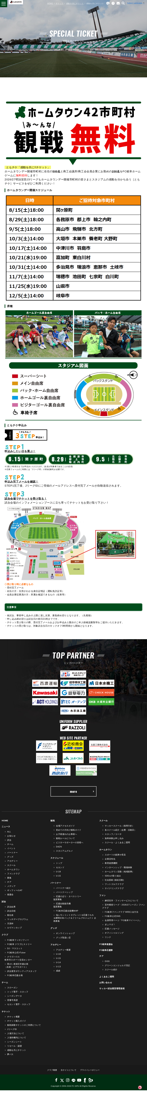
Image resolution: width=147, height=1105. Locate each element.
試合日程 (11, 911)
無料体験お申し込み (114, 838)
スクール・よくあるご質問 (117, 842)
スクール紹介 (111, 969)
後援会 (10, 894)
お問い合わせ (105, 982)
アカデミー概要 (63, 950)
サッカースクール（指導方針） (119, 826)
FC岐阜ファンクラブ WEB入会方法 (121, 912)
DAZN (59, 847)
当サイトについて (68, 1070)
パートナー (12, 852)
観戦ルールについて (65, 838)
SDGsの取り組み (113, 876)
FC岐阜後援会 (106, 944)
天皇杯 (10, 923)
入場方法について (15, 1033)
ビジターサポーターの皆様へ (69, 842)
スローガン (12, 987)
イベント (11, 848)
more (73, 791)
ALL (9, 832)
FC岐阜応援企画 (15, 975)
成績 (58, 971)
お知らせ (11, 836)
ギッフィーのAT (14, 890)
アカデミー (12, 861)
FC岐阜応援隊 (106, 950)
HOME (50, 3)
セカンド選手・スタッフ (18, 1004)
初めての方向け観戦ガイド (68, 830)
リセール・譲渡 (14, 1046)
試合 (9, 840)
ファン (102, 895)
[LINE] (73, 1080)
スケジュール (57, 858)
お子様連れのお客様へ (66, 834)
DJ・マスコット (14, 948)
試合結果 (11, 907)
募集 (9, 878)
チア (9, 882)
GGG (107, 961)
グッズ (10, 857)
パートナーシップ (64, 892)
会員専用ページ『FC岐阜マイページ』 (123, 920)
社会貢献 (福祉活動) (114, 880)
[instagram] (67, 1080)
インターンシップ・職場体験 (118, 867)
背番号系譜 (12, 1000)
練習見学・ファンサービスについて (121, 900)
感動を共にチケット (75, 3)
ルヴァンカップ (14, 927)
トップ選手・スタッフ (17, 992)
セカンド (60, 867)
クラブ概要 (52, 1070)
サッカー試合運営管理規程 (112, 988)
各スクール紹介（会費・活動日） (120, 830)
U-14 (58, 962)
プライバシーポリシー (90, 1070)
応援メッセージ (112, 928)
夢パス (10, 1054)
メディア (11, 886)
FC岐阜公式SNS (112, 916)
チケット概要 (13, 1017)
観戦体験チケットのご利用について (24, 1025)
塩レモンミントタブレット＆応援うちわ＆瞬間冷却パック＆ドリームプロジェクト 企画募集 (74, 918)
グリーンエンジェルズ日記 (117, 965)
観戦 (53, 820)
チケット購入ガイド (16, 1021)
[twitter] (62, 1080)
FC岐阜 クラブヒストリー (19, 944)
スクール (11, 865)
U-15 (58, 876)
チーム (10, 844)
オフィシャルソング (114, 933)
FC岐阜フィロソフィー (18, 940)
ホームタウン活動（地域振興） (119, 871)
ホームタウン (13, 869)
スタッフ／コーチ (113, 834)
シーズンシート (14, 1042)
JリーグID (12, 1029)
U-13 (58, 966)
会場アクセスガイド (65, 826)
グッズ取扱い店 (63, 937)
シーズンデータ (14, 996)
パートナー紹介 (63, 888)
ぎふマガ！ (110, 924)
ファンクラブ (13, 873)
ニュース (6, 826)
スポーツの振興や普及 (115, 855)
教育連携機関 (111, 863)
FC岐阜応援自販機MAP (67, 911)
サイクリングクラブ (114, 888)
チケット (60, 3)
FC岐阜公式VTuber (16, 952)
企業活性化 (110, 859)
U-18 (58, 871)
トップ (59, 863)
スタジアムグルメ (64, 851)
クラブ (5, 935)
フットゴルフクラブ (114, 884)
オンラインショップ (65, 933)
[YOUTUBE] (79, 1080)
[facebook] (56, 1080)
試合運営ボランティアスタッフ (22, 971)
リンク (108, 937)
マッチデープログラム (17, 919)
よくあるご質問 (106, 976)
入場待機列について (16, 1037)
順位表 (10, 915)
